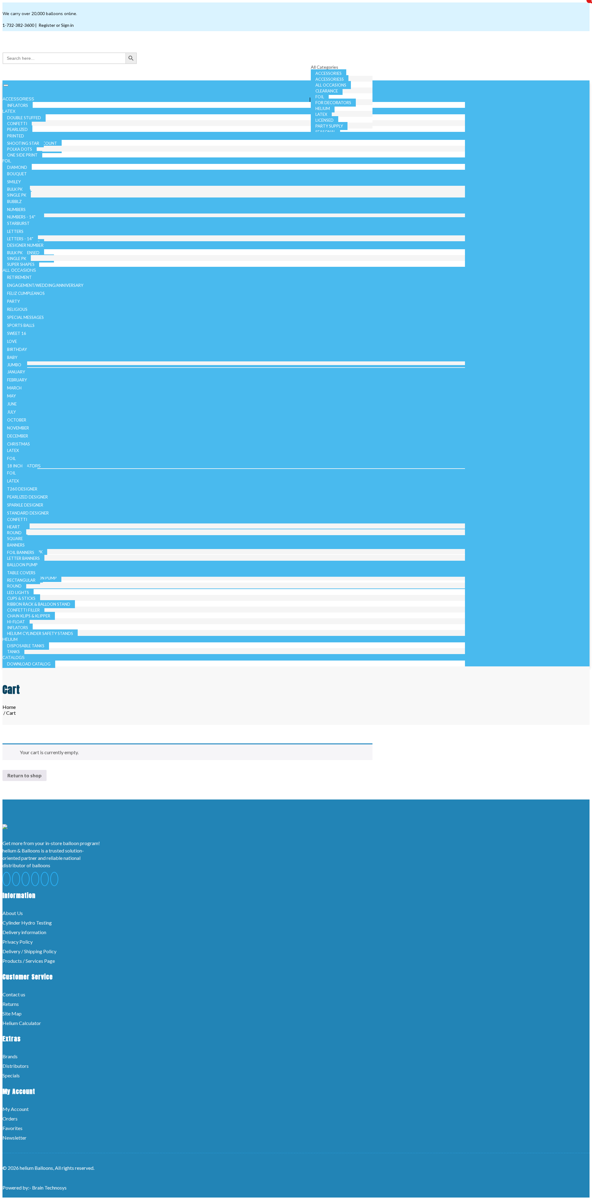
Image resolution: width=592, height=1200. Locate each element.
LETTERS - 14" (20, 238)
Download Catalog (29, 663)
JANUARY (16, 371)
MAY (11, 395)
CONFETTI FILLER (23, 610)
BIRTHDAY (17, 349)
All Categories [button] (325, 67)
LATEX (321, 114)
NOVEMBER (18, 427)
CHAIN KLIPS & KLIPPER (28, 615)
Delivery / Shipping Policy (29, 951)
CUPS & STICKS (21, 598)
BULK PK (15, 189)
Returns (10, 1004)
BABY (12, 357)
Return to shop (24, 775)
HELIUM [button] (10, 639)
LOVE (12, 341)
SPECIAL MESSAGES (25, 317)
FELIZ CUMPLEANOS (26, 293)
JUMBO (14, 364)
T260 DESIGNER (22, 488)
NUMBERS (16, 209)
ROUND (14, 586)
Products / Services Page (28, 961)
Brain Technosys (49, 1187)
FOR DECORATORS (333, 102)
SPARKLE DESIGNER (25, 504)
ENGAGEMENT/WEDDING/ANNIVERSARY (45, 285)
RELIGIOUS (17, 309)
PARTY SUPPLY (329, 126)
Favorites (12, 1128)
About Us (12, 913)
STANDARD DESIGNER (28, 513)
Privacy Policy (17, 942)
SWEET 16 (16, 333)
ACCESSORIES (328, 73)
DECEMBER (17, 435)
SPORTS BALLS (21, 325)
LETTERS (15, 231)
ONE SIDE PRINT (22, 155)
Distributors (15, 1066)
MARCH (14, 387)
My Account (15, 1109)
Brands (10, 1056)
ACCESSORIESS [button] (18, 99)
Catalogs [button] (14, 658)
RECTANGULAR (21, 580)
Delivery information (24, 932)
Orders (10, 1118)
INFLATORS (17, 627)
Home (9, 707)
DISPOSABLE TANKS (25, 645)
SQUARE (15, 538)
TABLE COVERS (21, 572)
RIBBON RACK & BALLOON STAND (38, 604)
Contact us (13, 994)
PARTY (13, 301)
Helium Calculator (21, 1023)
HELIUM (322, 108)
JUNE (12, 403)
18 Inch (15, 465)
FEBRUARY (17, 379)
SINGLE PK (16, 195)
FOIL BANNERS (20, 552)
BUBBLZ (14, 201)
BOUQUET (17, 173)
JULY (11, 411)
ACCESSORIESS (329, 79)
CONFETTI (17, 123)
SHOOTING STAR (23, 143)
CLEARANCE (326, 90)
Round (14, 532)
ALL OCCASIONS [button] (19, 270)
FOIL (319, 96)
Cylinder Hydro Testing (27, 922)
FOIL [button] (7, 161)
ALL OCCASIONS (330, 85)
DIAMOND (17, 167)
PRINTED (15, 135)
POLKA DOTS (19, 149)
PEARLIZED (17, 129)
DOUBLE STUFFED (24, 117)
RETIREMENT (19, 277)
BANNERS (16, 545)
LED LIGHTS (18, 592)
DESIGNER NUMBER (25, 245)
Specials (11, 1075)
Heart (13, 526)
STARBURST (18, 223)
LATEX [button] (9, 111)
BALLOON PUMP (22, 564)
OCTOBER (16, 419)
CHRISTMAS (18, 443)
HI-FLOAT (16, 621)
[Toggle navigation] (5, 85)
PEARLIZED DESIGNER (27, 496)
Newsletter (14, 1138)
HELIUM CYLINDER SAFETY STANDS (40, 633)
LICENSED (324, 120)
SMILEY (14, 181)
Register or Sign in (56, 25)
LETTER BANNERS (23, 558)
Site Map (12, 1013)
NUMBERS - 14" (21, 216)
